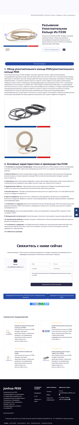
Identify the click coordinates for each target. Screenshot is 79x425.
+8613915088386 (64, 399)
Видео (48, 395)
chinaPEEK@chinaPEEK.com (67, 393)
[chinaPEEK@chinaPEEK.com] (76, 215)
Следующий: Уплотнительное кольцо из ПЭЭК (62, 296)
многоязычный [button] (8, 413)
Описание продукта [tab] (40, 64)
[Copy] (59, 394)
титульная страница (49, 15)
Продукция (59, 15)
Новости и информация (50, 399)
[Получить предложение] (76, 210)
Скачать (49, 391)
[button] (36, 34)
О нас (36, 396)
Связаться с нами (37, 400)
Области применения (69, 15)
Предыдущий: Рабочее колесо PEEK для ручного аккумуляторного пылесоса (25, 296)
